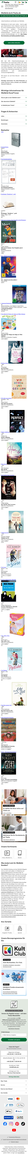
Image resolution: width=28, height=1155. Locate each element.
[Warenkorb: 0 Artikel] (25, 2)
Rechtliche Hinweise (14, 1028)
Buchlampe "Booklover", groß (8, 194)
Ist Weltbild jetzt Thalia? (7, 105)
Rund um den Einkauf (6, 1089)
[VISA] (10, 1099)
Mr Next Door (4, 363)
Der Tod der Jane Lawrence (7, 475)
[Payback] (9, 1118)
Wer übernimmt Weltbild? (8, 101)
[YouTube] (14, 1130)
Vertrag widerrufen (14, 1077)
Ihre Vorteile (4, 1093)
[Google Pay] (20, 1105)
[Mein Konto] (19, 2)
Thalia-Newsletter (8, 905)
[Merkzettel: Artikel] (22, 2)
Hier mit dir (4, 464)
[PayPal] (19, 1111)
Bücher (20, 854)
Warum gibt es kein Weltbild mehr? (10, 97)
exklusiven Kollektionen (7, 892)
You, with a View (5, 635)
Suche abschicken (9, 8)
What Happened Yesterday (7, 717)
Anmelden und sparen (14, 1039)
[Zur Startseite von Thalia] (8, 2)
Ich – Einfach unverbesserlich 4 (8, 256)
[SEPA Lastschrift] (9, 1105)
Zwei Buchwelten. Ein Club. (14, 956)
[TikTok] (23, 1124)
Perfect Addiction (5, 432)
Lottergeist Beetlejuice (6, 303)
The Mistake (4, 670)
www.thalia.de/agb (18, 915)
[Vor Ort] (15, 2)
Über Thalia (4, 1081)
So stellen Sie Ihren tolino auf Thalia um (14, 802)
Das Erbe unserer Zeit (6, 705)
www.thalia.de (5, 872)
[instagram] (11, 1124)
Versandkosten (20, 1152)
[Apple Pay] (8, 1111)
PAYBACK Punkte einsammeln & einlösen (14, 983)
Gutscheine (4, 124)
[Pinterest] (17, 1124)
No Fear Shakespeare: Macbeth (8, 579)
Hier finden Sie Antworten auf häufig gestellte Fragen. (14, 35)
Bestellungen (4, 120)
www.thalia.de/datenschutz (8, 916)
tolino (2, 116)
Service (3, 1085)
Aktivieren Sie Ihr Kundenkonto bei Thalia (14, 829)
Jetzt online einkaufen (14, 43)
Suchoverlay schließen (13, 5)
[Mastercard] (18, 1099)
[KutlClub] (20, 1118)
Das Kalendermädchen (6, 159)
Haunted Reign (5, 147)
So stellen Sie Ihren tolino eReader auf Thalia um (14, 15)
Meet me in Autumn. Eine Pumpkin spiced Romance (13, 220)
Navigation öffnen (2, 6)
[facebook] (5, 1124)
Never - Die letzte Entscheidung (8, 752)
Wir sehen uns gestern (6, 398)
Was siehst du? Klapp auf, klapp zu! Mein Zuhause (13, 314)
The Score (3, 567)
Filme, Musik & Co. (7, 854)
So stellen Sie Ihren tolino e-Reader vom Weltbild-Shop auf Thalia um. (14, 82)
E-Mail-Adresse (5, 1032)
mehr (2, 131)
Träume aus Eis (5, 532)
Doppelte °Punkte (7, 929)
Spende (20, 929)
